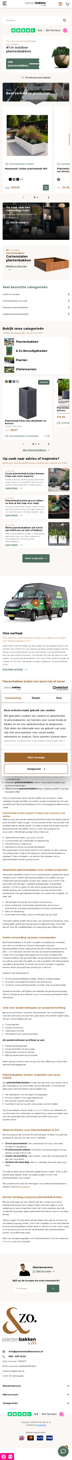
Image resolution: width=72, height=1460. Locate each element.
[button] (34, 197)
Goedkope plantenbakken (16, 314)
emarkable (41, 1425)
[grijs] (17, 381)
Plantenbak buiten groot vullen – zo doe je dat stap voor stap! (24, 501)
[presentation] (48, 197)
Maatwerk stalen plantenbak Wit (26, 168)
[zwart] (10, 179)
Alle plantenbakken (18, 63)
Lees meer (11, 488)
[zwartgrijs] (17, 179)
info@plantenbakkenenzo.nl (26, 1351)
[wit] (6, 179)
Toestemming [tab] (13, 697)
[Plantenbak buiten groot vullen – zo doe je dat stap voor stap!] (58, 507)
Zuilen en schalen (11, 294)
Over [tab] (59, 697)
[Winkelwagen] (67, 4)
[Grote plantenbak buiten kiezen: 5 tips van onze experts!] (58, 480)
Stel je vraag (17, 222)
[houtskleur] (10, 381)
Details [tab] (36, 697)
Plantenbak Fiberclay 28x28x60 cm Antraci (25, 422)
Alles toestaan (36, 757)
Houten (9, 782)
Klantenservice (12, 1386)
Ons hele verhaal (13, 669)
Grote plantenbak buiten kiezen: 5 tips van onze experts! (24, 474)
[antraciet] (14, 179)
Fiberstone (12, 788)
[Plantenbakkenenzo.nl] (35, 4)
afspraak (7, 1241)
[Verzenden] (53, 1288)
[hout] (62, 179)
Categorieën (10, 1403)
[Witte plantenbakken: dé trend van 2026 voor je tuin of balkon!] (58, 535)
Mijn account (10, 1394)
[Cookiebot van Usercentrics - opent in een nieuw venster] (52, 688)
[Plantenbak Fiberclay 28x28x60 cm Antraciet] (27, 399)
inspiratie (37, 1110)
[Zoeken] (64, 20)
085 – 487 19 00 (17, 1356)
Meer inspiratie (34, 558)
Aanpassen (34, 768)
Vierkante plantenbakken (15, 307)
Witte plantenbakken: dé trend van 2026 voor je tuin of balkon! (23, 528)
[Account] (60, 4)
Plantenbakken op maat (15, 300)
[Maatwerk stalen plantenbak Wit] (27, 132)
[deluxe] (13, 381)
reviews (25, 1186)
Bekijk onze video (36, 597)
